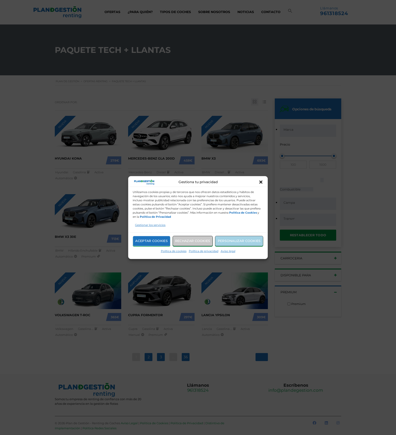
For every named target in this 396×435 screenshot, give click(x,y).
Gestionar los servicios (150, 225)
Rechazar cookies (192, 241)
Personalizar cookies (239, 241)
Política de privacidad (203, 251)
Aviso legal (228, 251)
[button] (261, 182)
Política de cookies (174, 251)
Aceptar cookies (151, 241)
